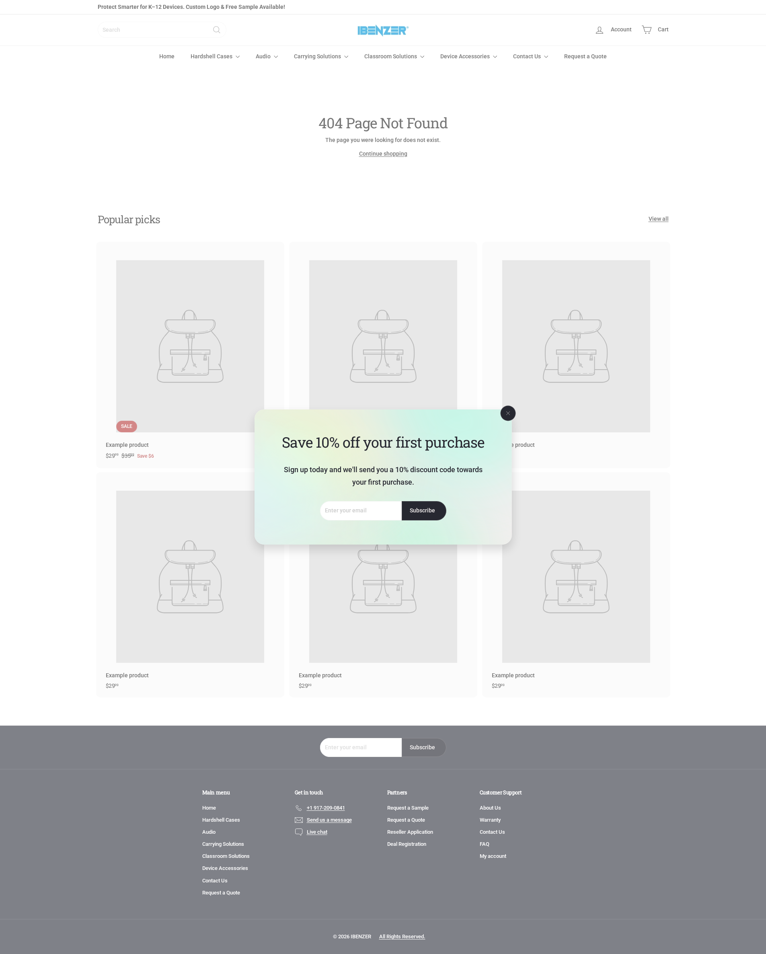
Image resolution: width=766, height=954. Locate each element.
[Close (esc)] (507, 413)
